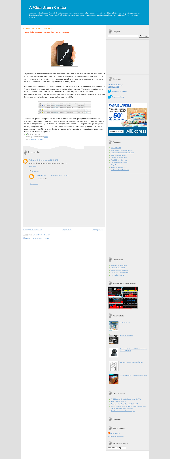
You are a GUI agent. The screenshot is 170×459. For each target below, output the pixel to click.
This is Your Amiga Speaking (120, 272)
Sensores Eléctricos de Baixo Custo (122, 152)
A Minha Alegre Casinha (47, 7)
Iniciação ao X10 (125, 322)
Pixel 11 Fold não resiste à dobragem (123, 411)
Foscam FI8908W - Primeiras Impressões (133, 375)
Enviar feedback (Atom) (42, 235)
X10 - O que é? (116, 147)
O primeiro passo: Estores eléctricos (131, 362)
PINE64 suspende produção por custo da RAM (126, 399)
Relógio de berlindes (126, 335)
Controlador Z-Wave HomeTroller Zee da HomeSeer (47, 32)
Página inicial (67, 230)
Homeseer (34, 139)
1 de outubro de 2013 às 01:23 (59, 175)
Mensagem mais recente (32, 230)
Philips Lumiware (116, 165)
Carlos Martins (41, 175)
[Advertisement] (127, 56)
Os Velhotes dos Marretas (119, 270)
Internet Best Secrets (117, 275)
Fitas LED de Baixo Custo (119, 160)
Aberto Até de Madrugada (119, 265)
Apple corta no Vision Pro (119, 401)
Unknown (32, 160)
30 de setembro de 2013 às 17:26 (48, 160)
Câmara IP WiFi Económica (119, 162)
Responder (33, 166)
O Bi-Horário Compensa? (119, 155)
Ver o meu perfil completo (116, 436)
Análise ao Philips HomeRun (120, 170)
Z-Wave (40, 139)
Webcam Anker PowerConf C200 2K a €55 (124, 404)
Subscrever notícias (114, 84)
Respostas (35, 171)
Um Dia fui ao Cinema (118, 267)
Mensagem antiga (98, 230)
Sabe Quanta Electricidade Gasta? (122, 150)
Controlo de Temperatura (119, 157)
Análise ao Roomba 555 (118, 167)
